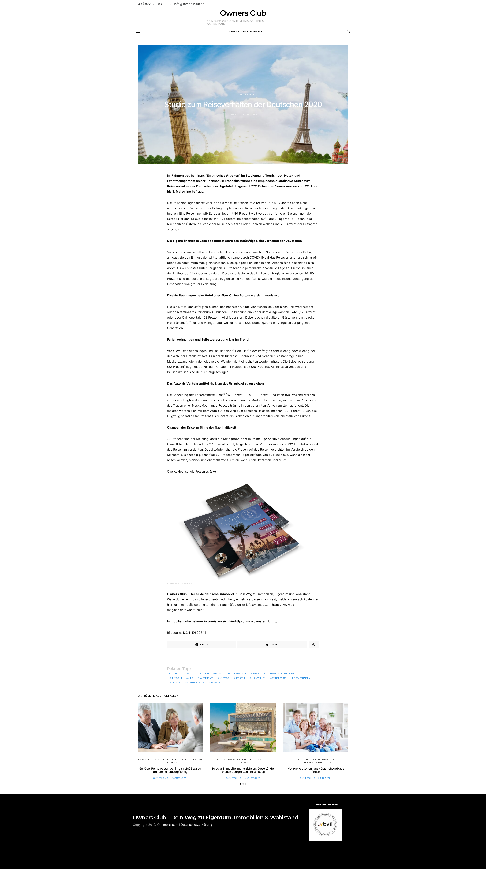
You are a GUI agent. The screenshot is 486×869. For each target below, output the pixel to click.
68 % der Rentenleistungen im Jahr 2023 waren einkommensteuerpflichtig (170, 770)
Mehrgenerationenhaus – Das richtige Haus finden (315, 770)
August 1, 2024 (252, 778)
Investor (224, 678)
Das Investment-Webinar (244, 31)
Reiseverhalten (301, 678)
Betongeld (176, 673)
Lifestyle (240, 678)
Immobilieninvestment (284, 673)
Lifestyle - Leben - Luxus (243, 94)
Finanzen (143, 759)
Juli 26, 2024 (324, 778)
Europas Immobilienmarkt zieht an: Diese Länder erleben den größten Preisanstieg (243, 770)
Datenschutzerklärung (196, 825)
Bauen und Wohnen (308, 759)
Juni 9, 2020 (233, 114)
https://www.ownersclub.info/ (256, 621)
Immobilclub (222, 673)
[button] (240, 784)
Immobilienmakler (182, 678)
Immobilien (259, 673)
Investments (206, 678)
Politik (185, 759)
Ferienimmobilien (199, 673)
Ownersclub (278, 678)
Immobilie (241, 673)
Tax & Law (196, 759)
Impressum (170, 825)
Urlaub (175, 682)
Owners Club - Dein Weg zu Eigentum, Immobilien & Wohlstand (215, 817)
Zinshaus (215, 682)
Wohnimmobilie (195, 682)
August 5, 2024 (179, 778)
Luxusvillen (258, 678)
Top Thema (171, 762)
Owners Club (243, 13)
